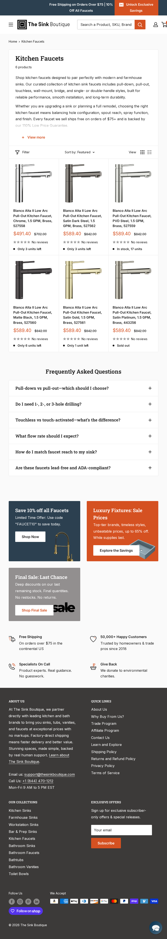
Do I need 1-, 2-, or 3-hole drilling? (48, 404)
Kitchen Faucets (33, 41)
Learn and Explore (106, 744)
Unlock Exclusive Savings (139, 7)
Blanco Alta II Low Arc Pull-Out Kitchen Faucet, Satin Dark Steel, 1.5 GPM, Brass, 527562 (82, 218)
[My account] (156, 24)
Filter (26, 152)
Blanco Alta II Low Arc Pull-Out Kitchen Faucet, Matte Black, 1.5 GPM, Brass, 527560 (32, 315)
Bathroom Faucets (24, 852)
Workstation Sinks (23, 824)
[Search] (140, 24)
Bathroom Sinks (22, 846)
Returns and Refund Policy (113, 759)
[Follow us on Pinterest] (28, 902)
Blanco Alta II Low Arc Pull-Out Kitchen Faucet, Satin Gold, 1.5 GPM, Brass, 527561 (82, 315)
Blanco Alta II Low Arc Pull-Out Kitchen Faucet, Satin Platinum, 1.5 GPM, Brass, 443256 (132, 315)
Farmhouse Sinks (23, 817)
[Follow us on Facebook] (12, 902)
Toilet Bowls (19, 874)
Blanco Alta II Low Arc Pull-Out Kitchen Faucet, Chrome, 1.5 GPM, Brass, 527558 (32, 218)
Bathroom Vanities (24, 867)
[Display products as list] (150, 152)
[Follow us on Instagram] (20, 902)
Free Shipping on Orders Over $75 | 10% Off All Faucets (81, 7)
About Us (99, 709)
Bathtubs (16, 860)
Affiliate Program (105, 730)
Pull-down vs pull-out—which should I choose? (62, 388)
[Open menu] (11, 24)
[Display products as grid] (142, 152)
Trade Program (103, 723)
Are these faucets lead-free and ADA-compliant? (62, 467)
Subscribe (106, 843)
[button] (155, 927)
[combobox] (106, 24)
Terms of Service (105, 773)
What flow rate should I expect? (46, 436)
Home (13, 41)
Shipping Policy (104, 752)
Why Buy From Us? (107, 716)
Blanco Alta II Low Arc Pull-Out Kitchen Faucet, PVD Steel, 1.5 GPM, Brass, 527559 (132, 218)
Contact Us (100, 737)
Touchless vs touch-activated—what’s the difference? (67, 420)
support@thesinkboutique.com (49, 774)
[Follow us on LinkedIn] (36, 902)
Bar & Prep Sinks (23, 831)
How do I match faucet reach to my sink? (56, 451)
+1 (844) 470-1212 (37, 781)
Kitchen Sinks (20, 810)
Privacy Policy (103, 766)
